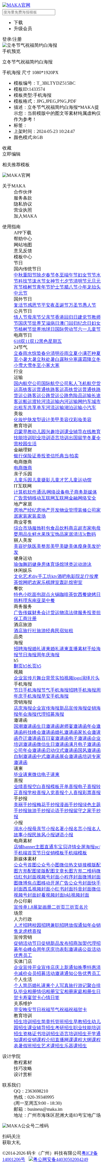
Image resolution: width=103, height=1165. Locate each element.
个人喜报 (73, 792)
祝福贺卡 (78, 1009)
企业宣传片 (25, 678)
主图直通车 (46, 846)
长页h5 (34, 665)
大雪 (27, 365)
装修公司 (87, 510)
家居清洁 (73, 534)
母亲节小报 (43, 828)
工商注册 (27, 618)
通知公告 (73, 973)
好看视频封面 (50, 895)
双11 (25, 341)
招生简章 (41, 1021)
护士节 (57, 287)
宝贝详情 (67, 846)
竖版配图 (46, 870)
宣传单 (20, 907)
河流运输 (50, 401)
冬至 (59, 274)
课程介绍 (46, 1039)
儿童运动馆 (80, 479)
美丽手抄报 (25, 804)
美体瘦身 (78, 546)
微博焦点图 (29, 882)
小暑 (22, 359)
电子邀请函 (80, 738)
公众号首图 (25, 864)
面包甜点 (41, 594)
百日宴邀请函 (55, 738)
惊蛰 (36, 353)
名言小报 (82, 828)
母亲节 (34, 317)
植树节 (30, 287)
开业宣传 (41, 967)
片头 (95, 678)
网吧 (27, 582)
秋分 (68, 359)
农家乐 (39, 582)
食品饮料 (59, 528)
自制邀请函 (25, 756)
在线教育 (91, 431)
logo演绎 (81, 678)
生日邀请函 (48, 726)
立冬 (96, 359)
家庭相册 (82, 991)
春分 (45, 353)
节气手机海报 (55, 690)
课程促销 (27, 1039)
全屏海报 (85, 846)
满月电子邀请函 (85, 744)
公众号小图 (48, 864)
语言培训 (59, 437)
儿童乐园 (23, 479)
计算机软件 (25, 491)
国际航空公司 (55, 383)
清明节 (80, 280)
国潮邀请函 (25, 726)
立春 (18, 353)
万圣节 (75, 305)
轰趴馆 (66, 582)
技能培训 (23, 437)
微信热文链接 (73, 864)
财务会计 (41, 612)
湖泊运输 (73, 407)
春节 (50, 274)
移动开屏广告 (55, 882)
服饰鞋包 (41, 528)
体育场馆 (55, 564)
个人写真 (59, 985)
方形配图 (27, 870)
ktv (54, 576)
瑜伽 (18, 564)
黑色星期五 (50, 341)
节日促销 (41, 943)
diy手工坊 (42, 576)
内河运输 (69, 401)
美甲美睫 (59, 546)
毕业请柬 (23, 774)
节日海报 (27, 654)
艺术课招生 (52, 1045)
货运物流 (59, 612)
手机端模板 (75, 852)
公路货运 (50, 395)
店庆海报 (23, 708)
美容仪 (66, 419)
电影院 (73, 576)
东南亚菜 (36, 600)
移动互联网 (43, 498)
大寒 (55, 365)
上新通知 (69, 967)
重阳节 (30, 274)
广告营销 (23, 498)
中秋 (18, 274)
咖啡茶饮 (69, 594)
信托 (55, 455)
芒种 (91, 353)
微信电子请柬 (46, 774)
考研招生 (64, 1027)
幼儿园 (39, 431)
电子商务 (74, 491)
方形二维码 (84, 870)
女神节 (53, 280)
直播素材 (78, 648)
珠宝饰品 (55, 534)
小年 (82, 287)
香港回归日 (66, 317)
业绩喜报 (23, 786)
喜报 (36, 931)
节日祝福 (41, 1009)
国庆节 (25, 323)
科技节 (25, 280)
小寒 (45, 365)
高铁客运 (27, 389)
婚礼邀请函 (66, 732)
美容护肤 (23, 546)
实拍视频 (64, 678)
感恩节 (34, 305)
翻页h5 (20, 665)
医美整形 (41, 546)
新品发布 (59, 943)
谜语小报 (64, 834)
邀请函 (75, 949)
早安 (18, 1009)
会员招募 (36, 973)
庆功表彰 (59, 949)
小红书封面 (61, 889)
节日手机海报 (27, 690)
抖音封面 (82, 889)
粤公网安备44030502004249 (60, 1159)
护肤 (27, 419)
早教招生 (82, 1021)
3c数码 (89, 534)
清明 (55, 353)
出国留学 (78, 437)
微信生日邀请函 (53, 744)
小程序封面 (71, 876)
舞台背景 (46, 678)
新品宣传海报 (73, 708)
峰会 (32, 949)
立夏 (73, 353)
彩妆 (77, 419)
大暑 (32, 359)
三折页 (72, 907)
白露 (59, 359)
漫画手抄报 (71, 804)
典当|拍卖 (69, 455)
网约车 (85, 401)
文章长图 (64, 870)
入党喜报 (55, 792)
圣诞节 (62, 305)
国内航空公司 (27, 383)
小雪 (18, 365)
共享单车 (36, 407)
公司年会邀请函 (30, 750)
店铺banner (24, 846)
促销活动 (23, 943)
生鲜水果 (36, 534)
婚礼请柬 (41, 648)
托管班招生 (61, 1021)
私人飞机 (78, 383)
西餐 (82, 594)
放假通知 (78, 925)
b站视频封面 (76, 895)
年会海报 (27, 714)
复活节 (20, 305)
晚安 (27, 1009)
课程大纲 (82, 1039)
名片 (83, 907)
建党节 (85, 317)
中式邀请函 (48, 756)
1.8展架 (34, 907)
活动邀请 (55, 973)
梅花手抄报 (48, 804)
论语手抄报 (61, 810)
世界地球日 (43, 329)
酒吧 (61, 576)
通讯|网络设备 (51, 491)
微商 (27, 467)
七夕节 (66, 280)
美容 (87, 419)
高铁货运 (73, 389)
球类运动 (73, 564)
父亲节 (48, 317)
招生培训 (23, 1021)
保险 (27, 455)
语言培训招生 (73, 1033)
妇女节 (85, 274)
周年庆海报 (48, 654)
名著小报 (64, 828)
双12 (34, 341)
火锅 (55, 594)
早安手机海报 (55, 696)
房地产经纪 (25, 510)
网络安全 (87, 498)
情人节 (20, 317)
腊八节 (71, 287)
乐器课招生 (75, 1045)
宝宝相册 (64, 991)
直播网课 (64, 1039)
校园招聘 (41, 925)
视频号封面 (48, 876)
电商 (18, 467)
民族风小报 (43, 834)
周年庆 (43, 949)
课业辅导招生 (41, 1027)
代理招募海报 (50, 714)
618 (17, 341)
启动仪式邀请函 (62, 750)
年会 (91, 925)
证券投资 (41, 455)
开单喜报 (69, 786)
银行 (18, 455)
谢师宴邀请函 (73, 726)
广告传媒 (23, 612)
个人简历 (23, 985)
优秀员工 (23, 955)
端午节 (71, 274)
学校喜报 (36, 792)
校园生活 (27, 443)
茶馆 (18, 582)
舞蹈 (27, 564)
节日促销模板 (50, 852)
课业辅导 (73, 431)
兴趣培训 (55, 431)
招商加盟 (78, 943)
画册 (47, 907)
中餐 (50, 600)
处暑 (50, 359)
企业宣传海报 (46, 708)
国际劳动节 (66, 329)
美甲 (55, 419)
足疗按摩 (89, 576)
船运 (27, 401)
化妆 (18, 419)
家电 (91, 528)
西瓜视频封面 (36, 889)
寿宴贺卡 (32, 997)
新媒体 (90, 491)
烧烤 (91, 594)
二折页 (58, 907)
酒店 (18, 630)
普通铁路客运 (50, 389)
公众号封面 (80, 882)
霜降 (87, 359)
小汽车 (89, 407)
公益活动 (91, 949)
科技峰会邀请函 (39, 732)
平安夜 (48, 305)
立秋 (41, 359)
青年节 (43, 287)
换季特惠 (87, 967)
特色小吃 (23, 594)
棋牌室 (53, 582)
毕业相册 (27, 991)
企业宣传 (23, 967)
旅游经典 (46, 630)
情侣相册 (46, 991)
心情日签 (50, 997)
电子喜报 (87, 786)
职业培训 (41, 437)
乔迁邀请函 (29, 738)
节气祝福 (59, 1009)
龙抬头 (94, 287)
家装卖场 (36, 516)
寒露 (77, 359)
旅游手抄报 (38, 810)
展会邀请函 (71, 756)
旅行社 (30, 630)
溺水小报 (23, 828)
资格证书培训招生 (41, 1033)
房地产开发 (48, 510)
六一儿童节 (89, 329)
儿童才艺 (59, 479)
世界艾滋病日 (46, 323)
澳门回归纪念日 (76, 323)
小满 (82, 353)
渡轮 (36, 401)
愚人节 (89, 305)
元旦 (91, 280)
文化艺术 (23, 576)
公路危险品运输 (76, 395)
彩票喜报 (91, 792)
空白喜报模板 (46, 786)
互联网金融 (66, 498)
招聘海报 (23, 648)
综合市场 (23, 528)
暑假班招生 (29, 1045)
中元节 (20, 293)
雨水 (27, 353)
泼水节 (39, 280)
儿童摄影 (41, 479)
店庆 (55, 967)
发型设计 (41, 419)
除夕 (41, 274)
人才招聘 (23, 925)
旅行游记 (78, 985)
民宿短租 (64, 630)
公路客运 (32, 395)
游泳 (87, 564)
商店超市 (78, 528)
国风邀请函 (89, 750)
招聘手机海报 (82, 690)
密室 (77, 582)
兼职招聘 (59, 925)
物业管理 (69, 510)
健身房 (39, 564)
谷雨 (64, 353)
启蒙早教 (23, 431)
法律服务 (78, 612)
